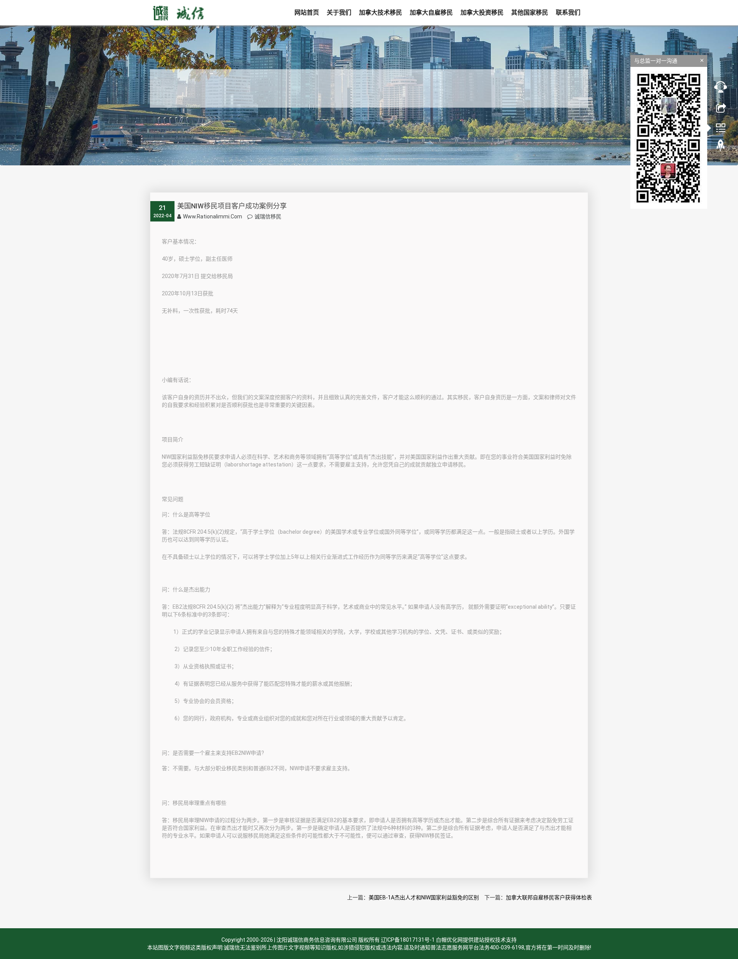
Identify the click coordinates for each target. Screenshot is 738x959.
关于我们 (339, 12)
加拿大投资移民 (482, 12)
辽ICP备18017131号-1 (408, 940)
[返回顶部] (720, 147)
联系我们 (568, 12)
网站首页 (306, 12)
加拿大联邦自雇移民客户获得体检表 (549, 897)
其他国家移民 (529, 12)
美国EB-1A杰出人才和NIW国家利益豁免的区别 (424, 897)
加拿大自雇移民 (431, 12)
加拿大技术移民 (380, 12)
